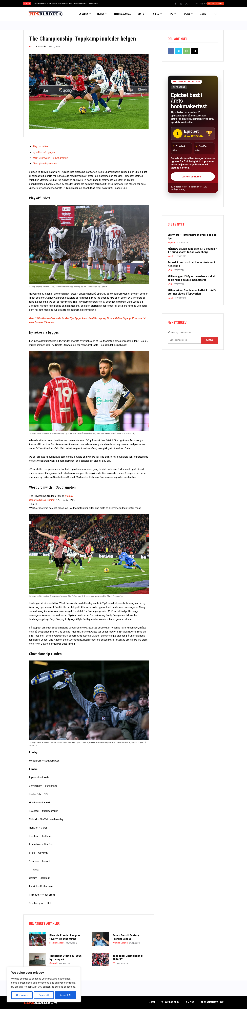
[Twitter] (186, 4)
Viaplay (69, 495)
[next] (135, 4)
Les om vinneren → (192, 176)
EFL (31, 46)
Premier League (57, 943)
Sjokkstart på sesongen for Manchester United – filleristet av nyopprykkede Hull (70, 4)
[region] (44, 984)
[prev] (129, 4)
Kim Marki (41, 46)
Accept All (65, 995)
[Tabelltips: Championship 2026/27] (100, 959)
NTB (170, 270)
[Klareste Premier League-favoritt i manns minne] (37, 939)
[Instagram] (181, 4)
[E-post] (194, 51)
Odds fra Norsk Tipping (41, 499)
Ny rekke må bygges (44, 152)
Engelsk (171, 243)
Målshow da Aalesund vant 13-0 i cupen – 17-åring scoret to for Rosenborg (192, 250)
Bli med (209, 340)
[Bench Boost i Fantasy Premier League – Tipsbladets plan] (100, 939)
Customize (22, 995)
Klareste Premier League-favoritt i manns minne (64, 937)
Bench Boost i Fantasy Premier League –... (126, 937)
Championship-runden (45, 163)
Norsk (171, 256)
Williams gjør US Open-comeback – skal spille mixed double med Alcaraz (191, 278)
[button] (215, 14)
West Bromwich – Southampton (50, 157)
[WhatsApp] (186, 51)
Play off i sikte (40, 146)
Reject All (44, 995)
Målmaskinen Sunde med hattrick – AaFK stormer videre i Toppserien (192, 292)
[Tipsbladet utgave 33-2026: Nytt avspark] (37, 959)
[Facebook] (175, 4)
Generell (53, 963)
